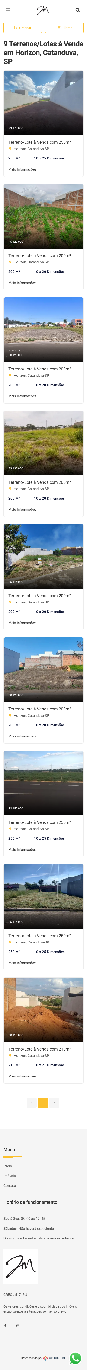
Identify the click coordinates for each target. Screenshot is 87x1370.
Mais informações (22, 169)
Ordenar (25, 28)
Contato (9, 1186)
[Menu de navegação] (9, 10)
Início (7, 1166)
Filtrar (67, 28)
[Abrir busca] (77, 10)
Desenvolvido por (32, 1358)
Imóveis (9, 1176)
